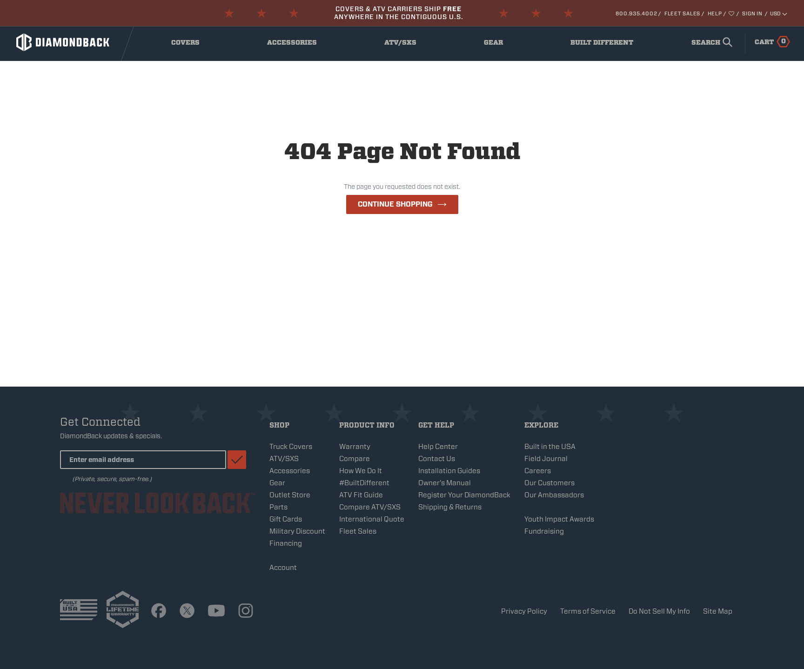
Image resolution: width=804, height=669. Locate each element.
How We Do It (360, 471)
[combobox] (710, 43)
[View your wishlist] (732, 13)
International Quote (371, 519)
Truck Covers (290, 446)
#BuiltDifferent (364, 483)
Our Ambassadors (554, 495)
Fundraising (544, 531)
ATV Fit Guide (361, 495)
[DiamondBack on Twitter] (187, 611)
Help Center (438, 446)
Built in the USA (550, 446)
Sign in (752, 13)
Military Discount (297, 531)
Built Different (601, 45)
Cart (770, 41)
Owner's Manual (444, 483)
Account (283, 567)
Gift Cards (285, 519)
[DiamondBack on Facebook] (158, 611)
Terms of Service (588, 611)
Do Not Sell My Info (659, 611)
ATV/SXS (406, 45)
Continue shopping (395, 204)
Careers (537, 471)
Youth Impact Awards (559, 519)
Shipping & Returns (450, 507)
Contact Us (436, 459)
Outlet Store (289, 495)
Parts (278, 507)
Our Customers (549, 483)
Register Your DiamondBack (464, 495)
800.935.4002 (636, 13)
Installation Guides (449, 471)
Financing (285, 543)
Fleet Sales (682, 13)
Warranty (354, 446)
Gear (503, 45)
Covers (192, 45)
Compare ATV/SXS (370, 507)
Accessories (294, 45)
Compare (354, 459)
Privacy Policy (524, 611)
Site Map (717, 611)
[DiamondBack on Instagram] (245, 611)
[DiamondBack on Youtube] (216, 611)
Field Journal (546, 459)
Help (715, 13)
